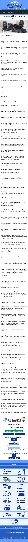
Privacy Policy (15, 535)
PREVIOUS (11, 458)
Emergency (10, 12)
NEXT (17, 458)
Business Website (20, 434)
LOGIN (14, 455)
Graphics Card (4, 92)
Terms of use (7, 535)
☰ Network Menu (14, 467)
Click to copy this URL (14, 448)
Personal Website (17, 431)
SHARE (14, 439)
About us (22, 535)
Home (3, 12)
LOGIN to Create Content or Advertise (14, 527)
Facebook (8, 431)
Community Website (8, 434)
